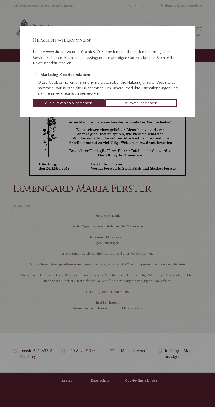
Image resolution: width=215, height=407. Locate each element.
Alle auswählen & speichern (68, 103)
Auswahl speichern (141, 103)
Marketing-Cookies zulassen (65, 74)
